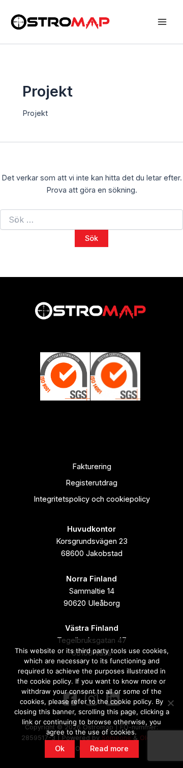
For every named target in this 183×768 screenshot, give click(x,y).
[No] (170, 703)
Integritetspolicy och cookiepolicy (92, 499)
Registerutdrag (91, 482)
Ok (60, 748)
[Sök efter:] (91, 220)
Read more (109, 748)
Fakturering (91, 466)
